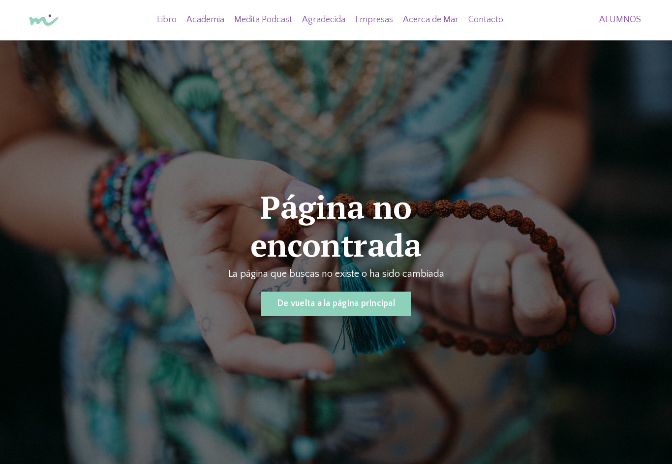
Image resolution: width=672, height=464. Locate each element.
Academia (205, 20)
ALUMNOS (620, 20)
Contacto (485, 20)
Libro (167, 20)
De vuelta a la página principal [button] (336, 303)
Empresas (374, 20)
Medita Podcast (263, 20)
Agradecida (323, 20)
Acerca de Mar (430, 20)
